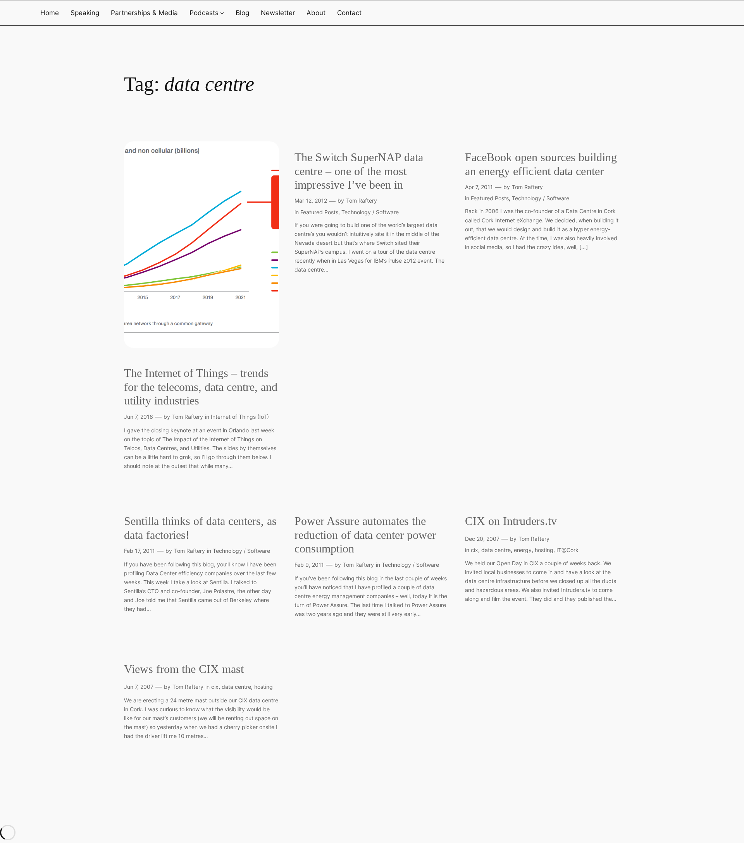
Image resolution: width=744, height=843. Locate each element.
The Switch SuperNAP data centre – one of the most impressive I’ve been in (358, 171)
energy (523, 550)
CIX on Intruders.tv (511, 521)
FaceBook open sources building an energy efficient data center (541, 164)
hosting (544, 550)
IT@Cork (567, 550)
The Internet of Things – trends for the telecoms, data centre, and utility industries (200, 387)
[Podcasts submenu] (222, 13)
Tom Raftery (187, 416)
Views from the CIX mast (184, 669)
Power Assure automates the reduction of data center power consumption (365, 535)
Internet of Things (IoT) (240, 416)
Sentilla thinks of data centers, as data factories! (200, 528)
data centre (496, 550)
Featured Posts (319, 212)
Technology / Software (370, 212)
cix (474, 550)
